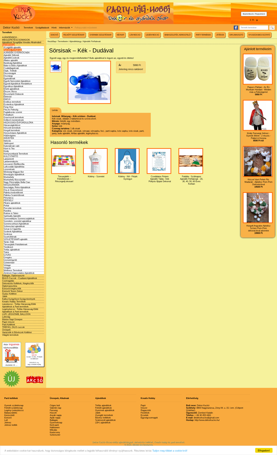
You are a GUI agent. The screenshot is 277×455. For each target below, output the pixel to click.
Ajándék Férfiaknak (13, 50)
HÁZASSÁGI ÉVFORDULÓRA (18, 122)
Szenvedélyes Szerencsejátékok (19, 218)
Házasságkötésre (12, 125)
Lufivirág (6, 317)
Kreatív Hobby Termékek (14, 301)
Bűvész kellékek (103, 417)
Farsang (54, 410)
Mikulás (53, 430)
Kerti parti (54, 425)
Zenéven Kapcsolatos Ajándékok (19, 273)
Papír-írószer (8, 322)
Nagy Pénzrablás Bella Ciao (17, 182)
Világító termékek (10, 335)
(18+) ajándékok (103, 422)
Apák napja (55, 417)
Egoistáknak (9, 78)
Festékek (145, 412)
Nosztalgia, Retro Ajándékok (17, 187)
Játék (4, 296)
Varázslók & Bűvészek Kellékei (17, 332)
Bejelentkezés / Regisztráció (254, 14)
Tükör (6, 252)
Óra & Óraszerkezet (13, 190)
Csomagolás (8, 281)
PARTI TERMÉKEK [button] (203, 35)
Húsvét (53, 412)
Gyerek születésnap (13, 405)
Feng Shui (8, 107)
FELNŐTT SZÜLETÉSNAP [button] (73, 35)
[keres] (272, 28)
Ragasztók (146, 410)
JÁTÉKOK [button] (220, 35)
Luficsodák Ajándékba (14, 166)
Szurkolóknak (10, 236)
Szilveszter (55, 435)
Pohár (6, 205)
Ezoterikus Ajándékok (14, 104)
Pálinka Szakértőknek (14, 195)
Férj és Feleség (11, 109)
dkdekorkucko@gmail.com (202, 417)
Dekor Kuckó (11, 27)
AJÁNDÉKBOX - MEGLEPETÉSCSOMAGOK (16, 38)
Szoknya (8, 234)
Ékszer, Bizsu (10, 91)
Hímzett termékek (12, 128)
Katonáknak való (11, 146)
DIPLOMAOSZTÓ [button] (236, 35)
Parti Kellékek (8, 324)
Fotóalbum (9, 115)
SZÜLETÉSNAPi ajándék (16, 239)
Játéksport (9, 143)
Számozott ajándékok (105, 420)
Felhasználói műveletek (86, 27)
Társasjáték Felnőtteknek (15, 244)
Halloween (55, 427)
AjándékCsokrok (11, 57)
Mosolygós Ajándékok (14, 174)
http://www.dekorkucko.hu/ (203, 420)
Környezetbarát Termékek (16, 153)
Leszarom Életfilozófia (14, 164)
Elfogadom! (264, 450)
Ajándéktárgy (8, 45)
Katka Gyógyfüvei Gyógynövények (18, 299)
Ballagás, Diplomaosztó (13, 275)
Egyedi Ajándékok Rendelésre (18, 83)
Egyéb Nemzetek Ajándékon (17, 81)
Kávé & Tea (9, 148)
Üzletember (9, 262)
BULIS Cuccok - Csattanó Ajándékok (19, 278)
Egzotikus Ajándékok (13, 86)
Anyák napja (55, 415)
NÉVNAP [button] (120, 35)
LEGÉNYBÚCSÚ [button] (152, 35)
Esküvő (8, 417)
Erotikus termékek (12, 102)
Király (6, 151)
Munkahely (9, 177)
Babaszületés (10, 412)
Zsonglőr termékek (104, 415)
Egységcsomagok (149, 417)
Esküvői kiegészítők (11, 288)
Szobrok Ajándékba (13, 231)
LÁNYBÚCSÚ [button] (135, 35)
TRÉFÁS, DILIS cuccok (13, 327)
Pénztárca (8, 198)
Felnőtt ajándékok (103, 408)
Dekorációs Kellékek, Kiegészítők (18, 283)
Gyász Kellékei (9, 293)
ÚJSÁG (7, 255)
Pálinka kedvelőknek (13, 192)
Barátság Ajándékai (13, 63)
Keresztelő (9, 415)
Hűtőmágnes (10, 135)
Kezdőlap (52, 41)
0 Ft (253, 20)
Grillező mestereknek (14, 120)
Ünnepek (6, 329)
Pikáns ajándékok (12, 203)
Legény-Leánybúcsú (14, 410)
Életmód (7, 96)
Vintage (7, 265)
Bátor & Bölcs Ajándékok (15, 65)
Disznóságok (10, 73)
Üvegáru (8, 257)
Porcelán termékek (12, 208)
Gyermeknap (56, 422)
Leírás (55, 110)
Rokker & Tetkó (11, 213)
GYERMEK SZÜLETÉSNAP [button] (100, 35)
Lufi (6, 420)
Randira (7, 210)
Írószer (144, 408)
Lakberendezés (11, 161)
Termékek (28, 27)
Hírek (54, 27)
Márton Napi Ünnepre (12, 319)
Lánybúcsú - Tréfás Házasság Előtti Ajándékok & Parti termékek (19, 305)
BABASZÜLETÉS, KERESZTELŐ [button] (177, 35)
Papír (143, 405)
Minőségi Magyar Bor (14, 172)
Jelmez (7, 422)
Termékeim (63, 41)
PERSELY (8, 200)
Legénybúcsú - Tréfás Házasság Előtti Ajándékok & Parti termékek (20, 310)
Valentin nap (55, 408)
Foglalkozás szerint (13, 112)
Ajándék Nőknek (11, 55)
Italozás (7, 140)
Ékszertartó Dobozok (14, 94)
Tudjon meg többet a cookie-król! (169, 450)
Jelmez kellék (10, 425)
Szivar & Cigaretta (12, 229)
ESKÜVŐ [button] (54, 35)
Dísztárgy (8, 76)
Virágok (7, 268)
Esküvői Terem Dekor (12, 291)
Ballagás (54, 420)
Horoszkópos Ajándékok (15, 133)
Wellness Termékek (13, 270)
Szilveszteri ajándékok (14, 226)
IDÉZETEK (9, 138)
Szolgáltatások (42, 27)
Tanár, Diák (9, 242)
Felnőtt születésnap (13, 408)
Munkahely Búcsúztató (14, 179)
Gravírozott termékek (14, 117)
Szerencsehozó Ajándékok (16, 223)
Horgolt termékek (12, 130)
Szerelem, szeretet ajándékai (17, 221)
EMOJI (7, 99)
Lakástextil (9, 159)
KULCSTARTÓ (11, 156)
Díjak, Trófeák (10, 70)
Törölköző (8, 247)
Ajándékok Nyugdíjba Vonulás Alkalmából (21, 42)
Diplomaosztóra (9, 286)
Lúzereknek (9, 169)
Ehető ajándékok (11, 89)
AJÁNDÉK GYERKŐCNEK (17, 52)
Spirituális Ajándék (12, 216)
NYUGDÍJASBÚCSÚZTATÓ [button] (259, 35)
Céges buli (55, 405)
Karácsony (55, 432)
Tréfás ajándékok (12, 249)
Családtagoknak (11, 68)
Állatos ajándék (11, 60)
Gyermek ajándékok (104, 410)
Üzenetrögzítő (10, 260)
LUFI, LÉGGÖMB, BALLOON (16, 314)
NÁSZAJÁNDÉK (11, 185)
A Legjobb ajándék (12, 47)
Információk (65, 27)
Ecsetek (144, 415)
